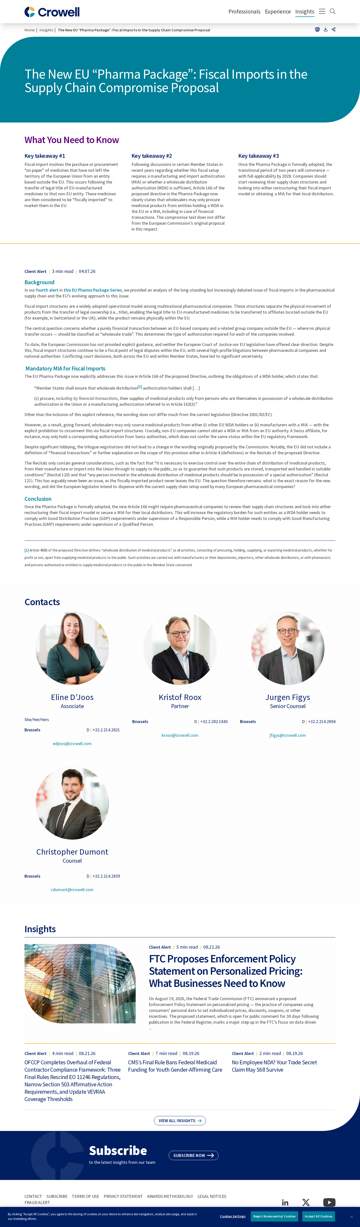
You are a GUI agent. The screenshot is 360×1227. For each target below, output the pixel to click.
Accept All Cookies (318, 1216)
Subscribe (57, 1196)
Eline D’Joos (72, 697)
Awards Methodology (170, 1196)
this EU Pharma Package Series (93, 290)
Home (29, 29)
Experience (278, 11)
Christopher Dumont (72, 852)
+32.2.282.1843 (214, 721)
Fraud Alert (37, 1202)
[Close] (351, 1217)
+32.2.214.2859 (106, 876)
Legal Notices (211, 1196)
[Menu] (322, 12)
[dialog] (180, 1217)
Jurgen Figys (287, 697)
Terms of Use (85, 1196)
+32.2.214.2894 (322, 721)
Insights (304, 11)
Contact (33, 1196)
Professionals (244, 11)
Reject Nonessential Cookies (274, 1216)
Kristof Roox (180, 697)
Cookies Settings (232, 1216)
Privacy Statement (123, 1196)
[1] (140, 386)
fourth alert (47, 290)
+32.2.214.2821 (106, 730)
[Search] (333, 12)
